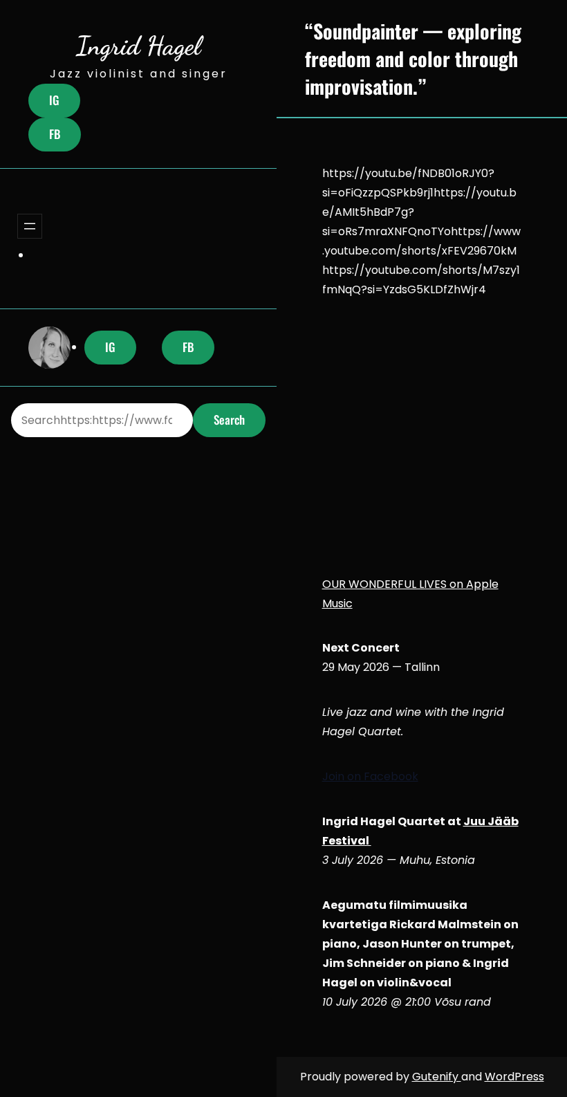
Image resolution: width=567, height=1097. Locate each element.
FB (54, 133)
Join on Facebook (370, 776)
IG (54, 100)
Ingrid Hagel (138, 46)
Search (229, 419)
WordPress (514, 1077)
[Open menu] (29, 226)
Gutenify (436, 1077)
